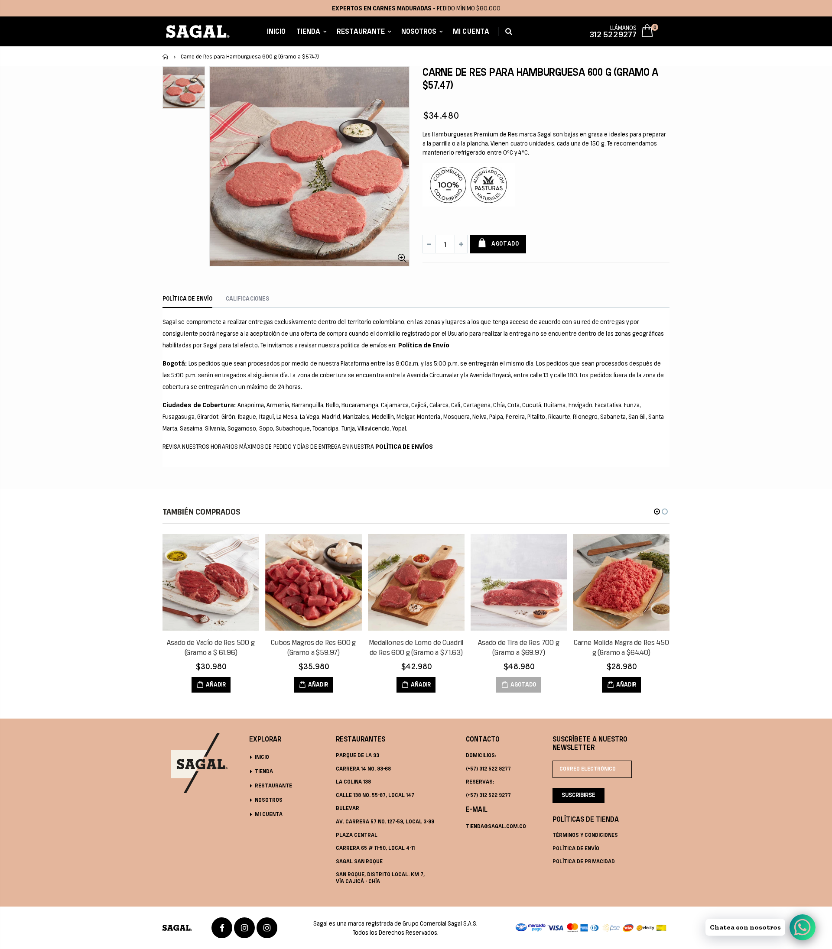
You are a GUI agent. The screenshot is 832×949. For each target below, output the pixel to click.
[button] (657, 511)
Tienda (264, 771)
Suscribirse (578, 795)
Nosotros (269, 800)
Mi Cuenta (269, 814)
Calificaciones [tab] (247, 299)
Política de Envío (575, 849)
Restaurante (273, 786)
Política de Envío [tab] (187, 299)
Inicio (165, 56)
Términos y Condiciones (585, 835)
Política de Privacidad (583, 862)
